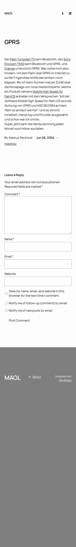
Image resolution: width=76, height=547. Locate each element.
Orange (9, 68)
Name (9, 239)
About (36, 377)
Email (9, 256)
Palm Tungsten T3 (22, 59)
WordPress (65, 380)
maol (8, 13)
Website (10, 274)
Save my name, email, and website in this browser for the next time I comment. (36, 293)
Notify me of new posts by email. (31, 310)
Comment (12, 194)
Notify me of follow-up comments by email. (38, 303)
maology (10, 144)
